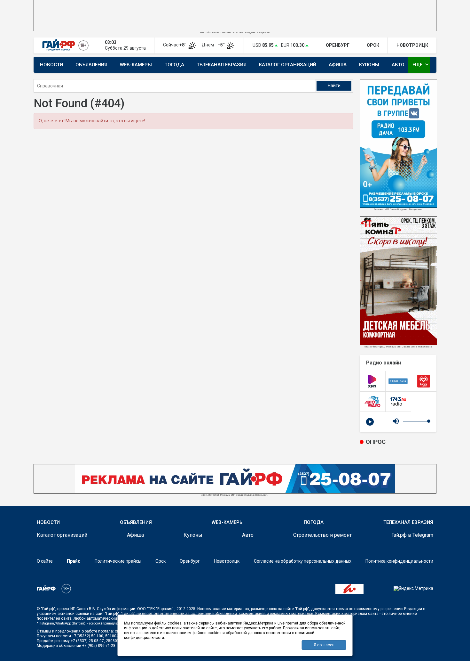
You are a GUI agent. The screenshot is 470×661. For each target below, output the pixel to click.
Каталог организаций (287, 65)
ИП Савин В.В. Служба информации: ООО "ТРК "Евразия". (122, 609)
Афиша (338, 65)
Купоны (369, 65)
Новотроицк (226, 561)
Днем (214, 44)
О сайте (45, 561)
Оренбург (190, 561)
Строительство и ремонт (322, 535)
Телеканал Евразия (222, 65)
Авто (398, 65)
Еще (421, 64)
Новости (51, 65)
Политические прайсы (118, 561)
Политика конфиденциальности (399, 561)
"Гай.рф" (48, 609)
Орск (160, 561)
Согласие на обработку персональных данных (302, 561)
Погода (174, 65)
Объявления (91, 65)
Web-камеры (136, 65)
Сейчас (175, 44)
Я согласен (324, 645)
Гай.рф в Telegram (412, 535)
